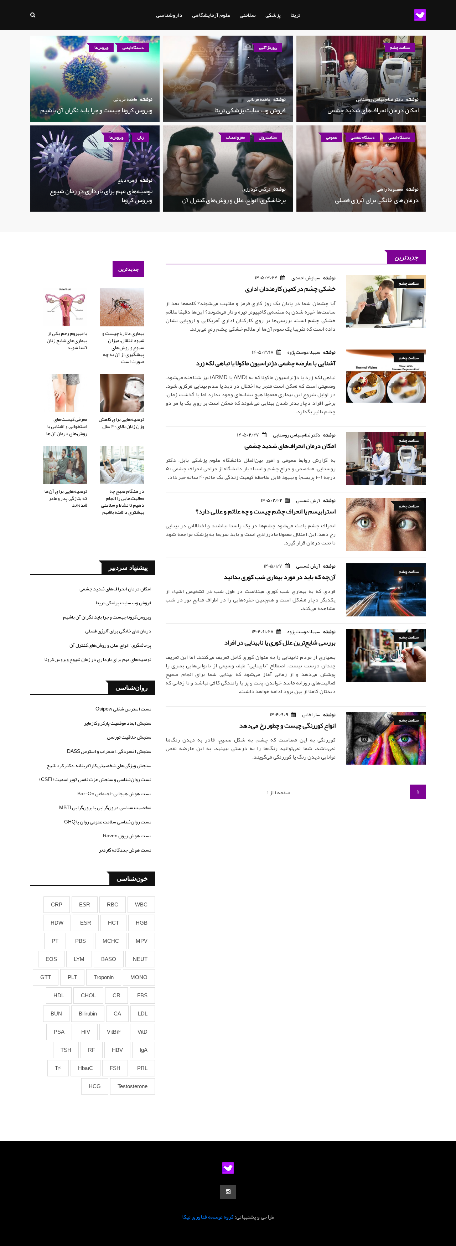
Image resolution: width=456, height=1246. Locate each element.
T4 (58, 1068)
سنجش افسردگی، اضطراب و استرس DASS (109, 751)
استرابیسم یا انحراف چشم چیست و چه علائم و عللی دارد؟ (266, 511)
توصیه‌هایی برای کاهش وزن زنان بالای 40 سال (121, 422)
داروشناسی (169, 15)
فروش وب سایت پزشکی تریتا (250, 110)
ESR (84, 904)
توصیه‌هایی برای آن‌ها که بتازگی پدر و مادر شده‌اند (66, 498)
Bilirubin (88, 1013)
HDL (58, 995)
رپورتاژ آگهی (268, 47)
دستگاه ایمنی (133, 47)
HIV (85, 1032)
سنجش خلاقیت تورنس (129, 737)
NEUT (140, 959)
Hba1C (85, 1068)
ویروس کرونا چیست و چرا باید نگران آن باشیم (96, 110)
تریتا (295, 15)
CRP (56, 904)
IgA (143, 1050)
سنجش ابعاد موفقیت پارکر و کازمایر (117, 723)
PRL (142, 1068)
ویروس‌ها (101, 47)
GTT (45, 977)
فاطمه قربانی (258, 99)
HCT (113, 922)
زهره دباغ (127, 180)
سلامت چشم (400, 47)
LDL (142, 1013)
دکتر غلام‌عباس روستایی (379, 99)
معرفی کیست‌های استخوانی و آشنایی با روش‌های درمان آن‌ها (66, 426)
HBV (117, 1050)
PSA (59, 1032)
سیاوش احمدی (305, 278)
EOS (51, 959)
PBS (80, 941)
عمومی (331, 137)
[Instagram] (228, 1192)
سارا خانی (311, 714)
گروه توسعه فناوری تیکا (208, 1216)
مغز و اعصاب (235, 137)
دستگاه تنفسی (362, 137)
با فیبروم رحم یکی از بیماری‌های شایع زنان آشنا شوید (67, 340)
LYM (79, 959)
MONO (138, 977)
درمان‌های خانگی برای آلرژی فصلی (377, 199)
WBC (141, 904)
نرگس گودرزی (256, 189)
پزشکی (273, 15)
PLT (72, 977)
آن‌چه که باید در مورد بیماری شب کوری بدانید (280, 576)
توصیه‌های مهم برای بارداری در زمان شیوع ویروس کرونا (101, 195)
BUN (56, 1013)
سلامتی (248, 15)
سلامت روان (268, 137)
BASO (108, 959)
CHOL (88, 995)
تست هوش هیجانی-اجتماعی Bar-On (114, 793)
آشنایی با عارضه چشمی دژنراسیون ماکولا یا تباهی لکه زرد (266, 363)
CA (117, 1013)
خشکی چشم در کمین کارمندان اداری (290, 288)
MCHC (111, 941)
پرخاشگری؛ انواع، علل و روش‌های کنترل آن (234, 199)
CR (116, 995)
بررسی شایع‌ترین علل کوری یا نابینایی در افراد (280, 642)
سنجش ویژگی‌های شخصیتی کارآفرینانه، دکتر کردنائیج (99, 765)
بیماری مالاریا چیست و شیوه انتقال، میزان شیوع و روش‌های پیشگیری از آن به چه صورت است (123, 347)
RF (91, 1050)
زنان (141, 137)
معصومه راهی (390, 189)
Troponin (104, 977)
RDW (57, 922)
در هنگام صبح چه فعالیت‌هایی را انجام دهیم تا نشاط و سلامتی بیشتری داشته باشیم (122, 501)
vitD (142, 1032)
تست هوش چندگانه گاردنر (125, 850)
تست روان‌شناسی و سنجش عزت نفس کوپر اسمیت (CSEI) (95, 779)
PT (55, 941)
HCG (95, 1086)
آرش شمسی (308, 500)
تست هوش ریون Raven (127, 836)
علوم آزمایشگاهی (211, 15)
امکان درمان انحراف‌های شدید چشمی (373, 110)
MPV (141, 941)
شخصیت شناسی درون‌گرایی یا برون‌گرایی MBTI (105, 807)
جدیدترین (128, 269)
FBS (142, 995)
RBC (112, 904)
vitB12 (114, 1032)
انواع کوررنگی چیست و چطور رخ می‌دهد (287, 725)
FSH (115, 1068)
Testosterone (132, 1086)
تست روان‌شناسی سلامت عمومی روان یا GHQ (107, 822)
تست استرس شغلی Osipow (123, 709)
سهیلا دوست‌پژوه (303, 352)
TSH (66, 1050)
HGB (141, 922)
